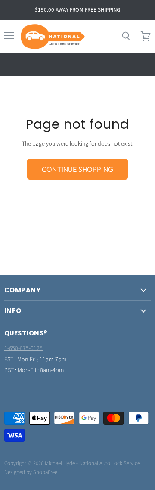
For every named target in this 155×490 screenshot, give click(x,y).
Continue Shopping (77, 169)
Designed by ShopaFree (30, 472)
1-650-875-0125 (23, 348)
